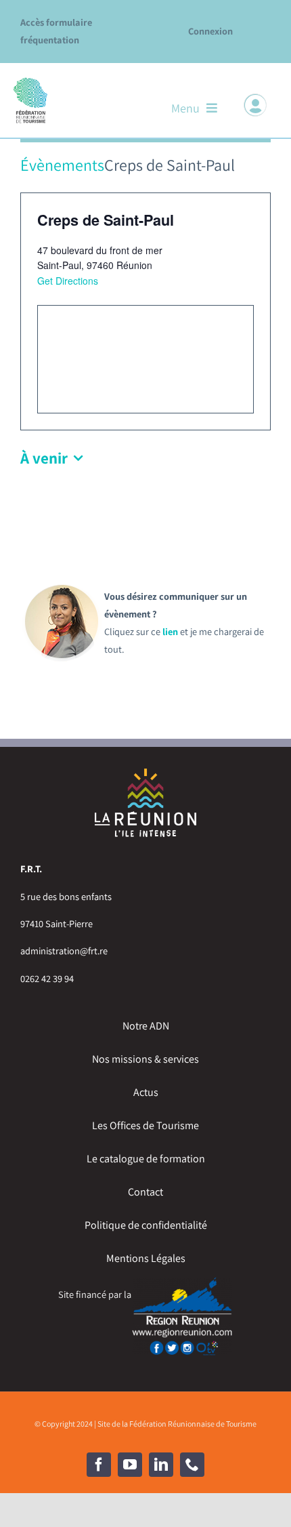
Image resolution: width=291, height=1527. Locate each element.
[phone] (192, 1464)
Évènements (62, 165)
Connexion (210, 30)
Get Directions (67, 280)
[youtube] (130, 1464)
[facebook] (99, 1464)
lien (170, 631)
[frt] (30, 81)
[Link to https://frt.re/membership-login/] (255, 105)
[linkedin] (161, 1464)
